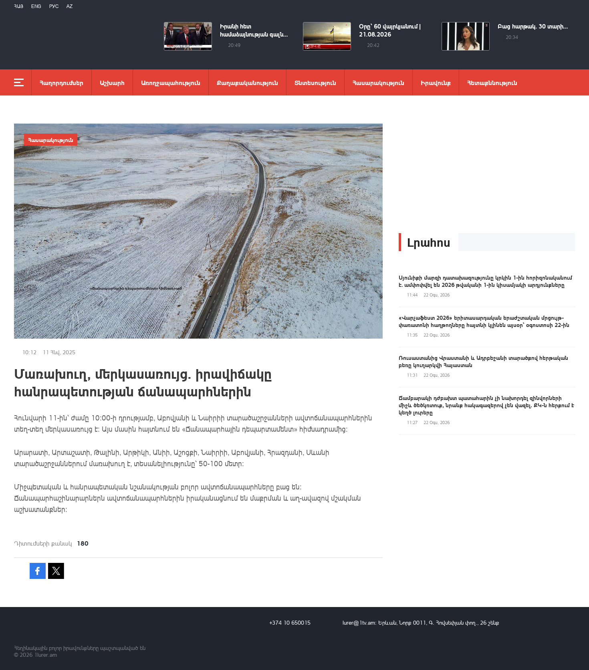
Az (70, 6)
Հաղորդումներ (61, 82)
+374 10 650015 (290, 622)
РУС (53, 6)
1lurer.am (45, 654)
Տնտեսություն (315, 82)
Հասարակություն (378, 82)
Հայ (18, 6)
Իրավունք (436, 82)
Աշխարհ (112, 82)
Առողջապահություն (170, 82)
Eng (36, 6)
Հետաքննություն (492, 82)
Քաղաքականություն (247, 82)
